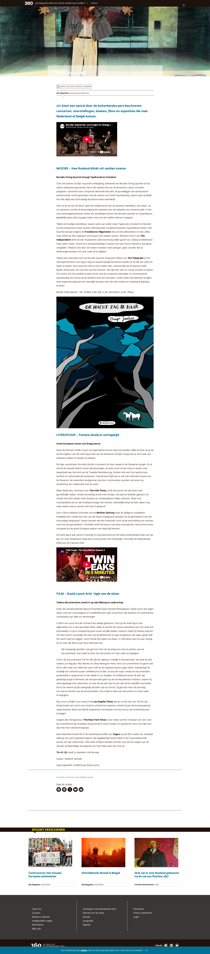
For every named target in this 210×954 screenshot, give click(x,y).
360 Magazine (62, 93)
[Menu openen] (183, 5)
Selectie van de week (93, 913)
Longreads (88, 921)
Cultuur (94, 3)
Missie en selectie (41, 917)
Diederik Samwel (86, 777)
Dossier (86, 917)
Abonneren (38, 925)
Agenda (87, 925)
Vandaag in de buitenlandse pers (99, 909)
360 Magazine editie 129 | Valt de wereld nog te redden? (60, 3)
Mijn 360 (36, 929)
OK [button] (146, 950)
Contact (36, 913)
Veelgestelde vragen (42, 921)
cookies (83, 950)
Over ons (36, 909)
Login (136, 917)
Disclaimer (138, 909)
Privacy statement (142, 913)
